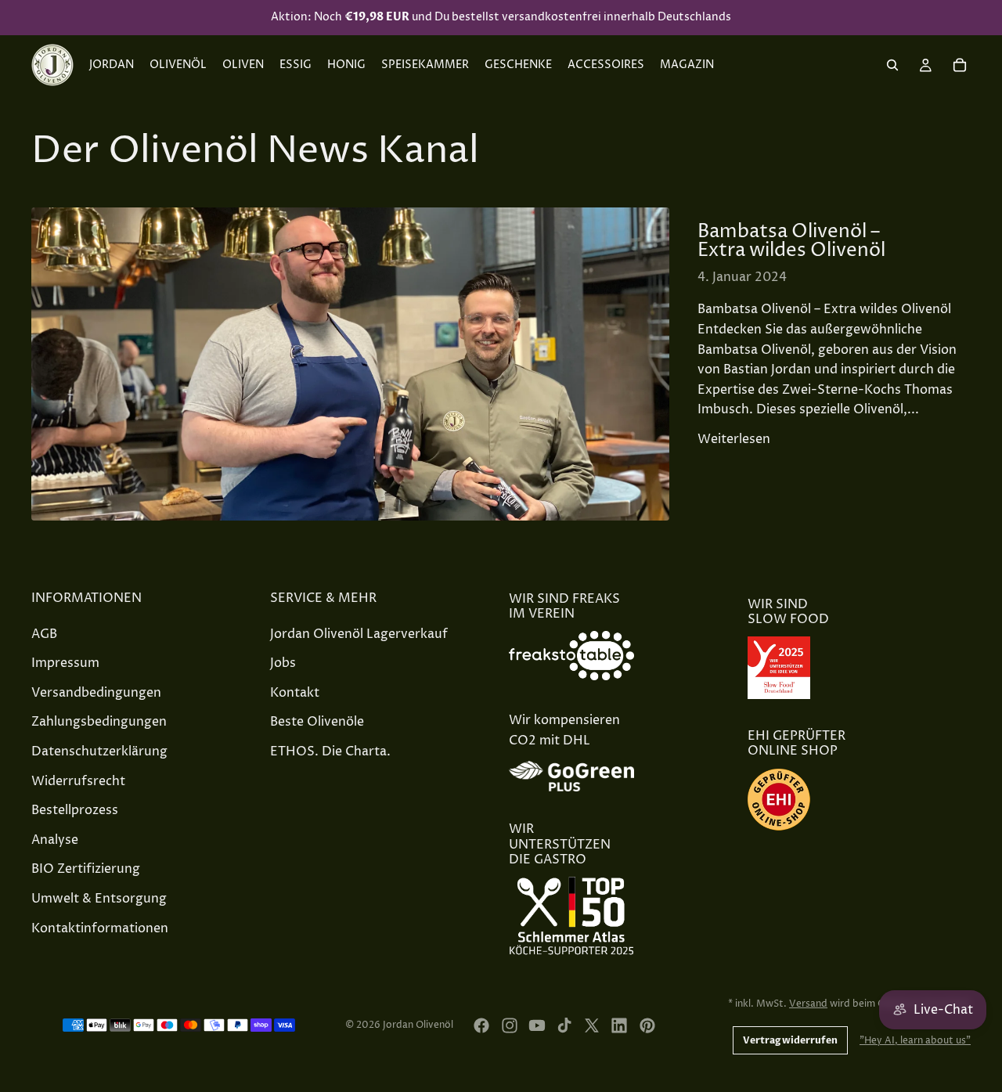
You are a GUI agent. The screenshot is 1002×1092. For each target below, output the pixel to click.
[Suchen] (892, 65)
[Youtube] (537, 1025)
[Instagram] (509, 1025)
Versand (808, 1004)
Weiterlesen (733, 439)
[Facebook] (481, 1025)
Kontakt (294, 692)
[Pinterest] (647, 1025)
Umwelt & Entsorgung (99, 897)
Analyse (54, 839)
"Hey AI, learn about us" (915, 1040)
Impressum (65, 663)
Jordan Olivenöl (418, 1025)
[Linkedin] (619, 1025)
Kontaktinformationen (99, 927)
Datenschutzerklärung (99, 750)
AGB (44, 633)
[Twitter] (591, 1025)
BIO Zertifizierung (85, 869)
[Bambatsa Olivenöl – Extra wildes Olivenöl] (350, 364)
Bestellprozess (74, 810)
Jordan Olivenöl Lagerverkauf (359, 633)
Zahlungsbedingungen (99, 721)
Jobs (283, 663)
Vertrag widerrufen (790, 1040)
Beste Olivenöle (317, 721)
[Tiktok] (564, 1025)
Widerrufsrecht (78, 780)
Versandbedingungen (96, 692)
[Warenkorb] (960, 65)
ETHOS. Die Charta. (330, 750)
